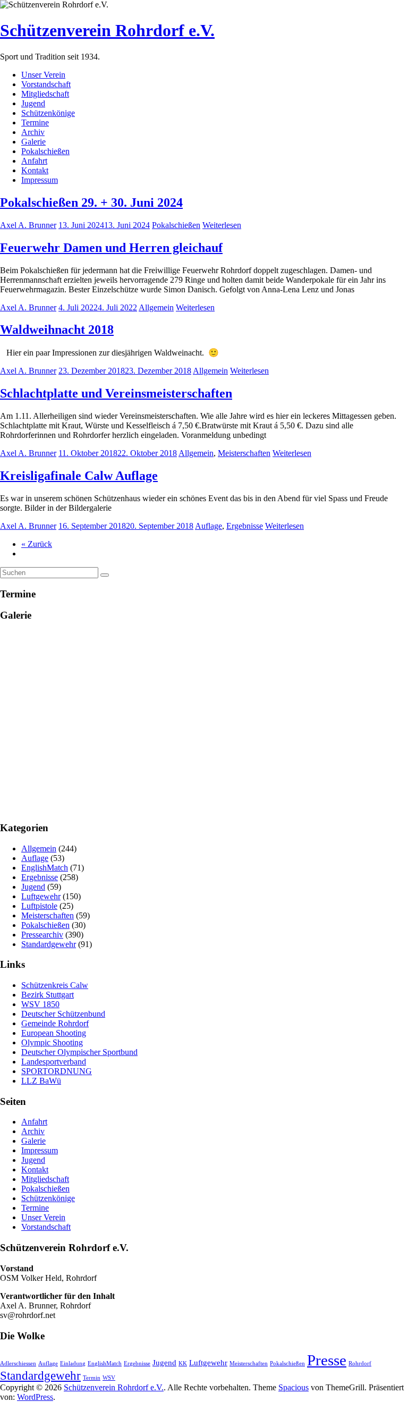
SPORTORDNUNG (56, 1071)
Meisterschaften (244, 453)
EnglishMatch (44, 867)
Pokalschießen (45, 151)
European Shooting (53, 1032)
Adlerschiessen (18, 1363)
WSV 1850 (40, 1004)
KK (182, 1363)
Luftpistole (39, 905)
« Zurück (36, 543)
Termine (35, 122)
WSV (109, 1378)
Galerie (33, 141)
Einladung (73, 1363)
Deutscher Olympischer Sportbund (79, 1052)
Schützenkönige (48, 112)
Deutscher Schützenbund (63, 1013)
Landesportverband (53, 1061)
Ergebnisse (244, 525)
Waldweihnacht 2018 (57, 329)
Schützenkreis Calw (54, 985)
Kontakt (34, 170)
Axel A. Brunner (28, 225)
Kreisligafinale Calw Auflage (79, 476)
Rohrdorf (359, 1363)
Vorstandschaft (46, 84)
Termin (91, 1378)
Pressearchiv (42, 934)
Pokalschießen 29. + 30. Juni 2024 (91, 202)
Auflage (208, 525)
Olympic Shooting (52, 1042)
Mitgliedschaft (45, 93)
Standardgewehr (48, 944)
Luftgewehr (41, 896)
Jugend (33, 103)
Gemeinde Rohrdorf (55, 1023)
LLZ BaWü (41, 1080)
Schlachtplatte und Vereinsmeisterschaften (116, 393)
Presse (326, 1360)
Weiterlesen (221, 225)
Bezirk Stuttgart (47, 994)
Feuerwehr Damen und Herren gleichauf (111, 248)
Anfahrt (34, 160)
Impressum (39, 179)
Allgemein (156, 307)
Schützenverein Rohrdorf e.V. (107, 30)
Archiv (33, 132)
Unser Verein (43, 74)
